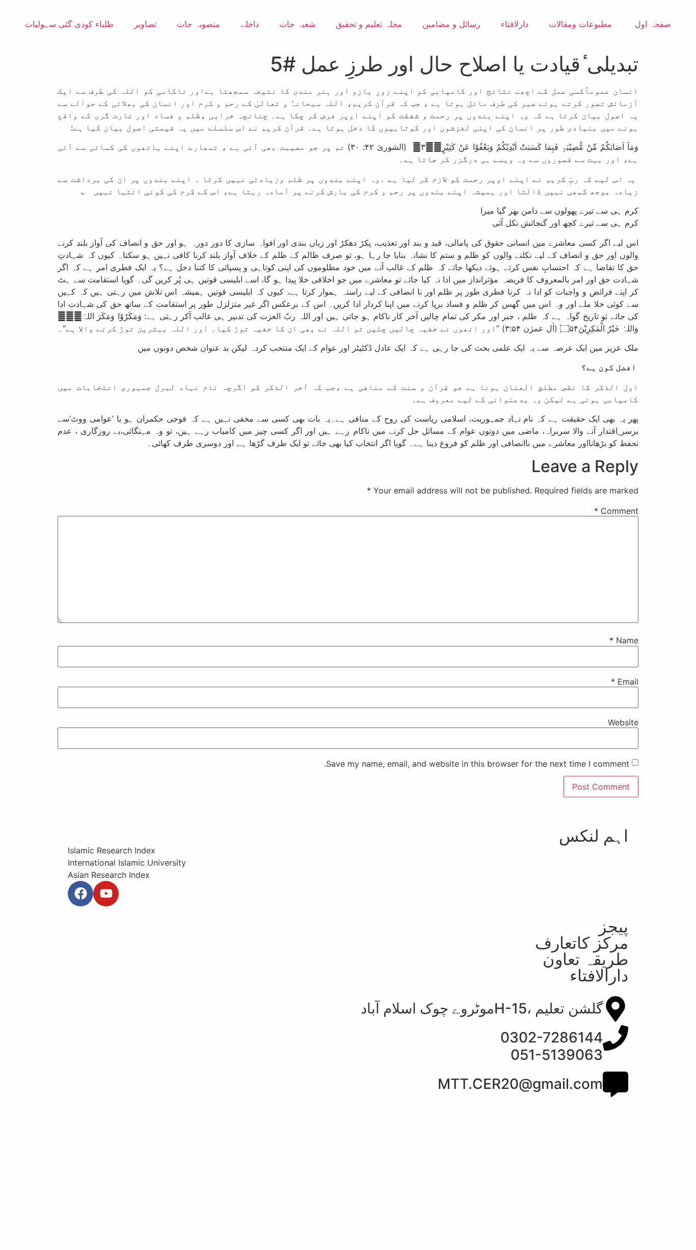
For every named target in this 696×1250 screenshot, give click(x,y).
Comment (616, 511)
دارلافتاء (514, 24)
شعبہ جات (297, 24)
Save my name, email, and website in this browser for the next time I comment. (476, 764)
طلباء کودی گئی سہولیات (69, 24)
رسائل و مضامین (451, 24)
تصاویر (145, 24)
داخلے (249, 24)
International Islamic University (127, 862)
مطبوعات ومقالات (580, 24)
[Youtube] (106, 893)
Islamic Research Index (111, 850)
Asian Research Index (109, 875)
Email (624, 682)
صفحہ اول (651, 24)
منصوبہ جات (198, 24)
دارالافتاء (599, 975)
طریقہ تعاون (585, 959)
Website (623, 722)
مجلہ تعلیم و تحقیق (369, 24)
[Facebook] (80, 893)
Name (623, 640)
